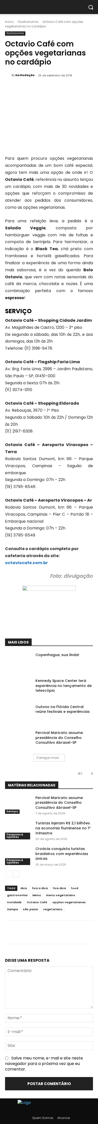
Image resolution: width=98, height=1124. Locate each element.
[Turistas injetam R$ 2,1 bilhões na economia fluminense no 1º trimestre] (18, 830)
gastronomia (17, 895)
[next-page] (16, 874)
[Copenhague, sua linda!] (18, 662)
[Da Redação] (8, 75)
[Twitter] (37, 626)
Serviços (12, 811)
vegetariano (53, 909)
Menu (36, 895)
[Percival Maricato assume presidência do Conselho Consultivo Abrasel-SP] (18, 739)
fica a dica (40, 888)
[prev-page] (8, 874)
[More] (72, 626)
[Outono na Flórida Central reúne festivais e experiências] (18, 714)
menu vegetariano (60, 895)
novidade (14, 902)
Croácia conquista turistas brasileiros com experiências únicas (61, 853)
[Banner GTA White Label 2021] (49, 589)
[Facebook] (26, 626)
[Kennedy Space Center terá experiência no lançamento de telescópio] (18, 687)
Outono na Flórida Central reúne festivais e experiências (62, 709)
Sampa (12, 909)
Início (9, 22)
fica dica (59, 888)
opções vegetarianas (69, 902)
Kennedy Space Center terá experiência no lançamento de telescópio (63, 685)
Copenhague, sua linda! (57, 654)
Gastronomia (28, 22)
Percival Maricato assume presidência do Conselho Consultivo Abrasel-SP (59, 737)
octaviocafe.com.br (26, 563)
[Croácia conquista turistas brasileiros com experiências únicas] (18, 855)
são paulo (30, 909)
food (74, 888)
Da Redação (25, 75)
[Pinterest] (49, 626)
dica (23, 888)
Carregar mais (47, 758)
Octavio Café (37, 902)
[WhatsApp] (61, 626)
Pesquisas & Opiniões (15, 836)
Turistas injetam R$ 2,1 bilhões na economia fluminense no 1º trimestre (63, 828)
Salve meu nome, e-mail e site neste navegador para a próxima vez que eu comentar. (44, 1063)
